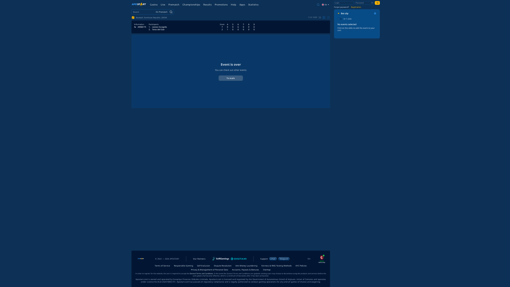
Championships (191, 4)
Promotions (221, 4)
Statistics (253, 4)
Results (207, 4)
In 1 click (347, 19)
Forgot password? (341, 7)
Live (163, 4)
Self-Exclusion (203, 265)
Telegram (284, 259)
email (272, 259)
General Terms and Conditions (201, 273)
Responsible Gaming (183, 265)
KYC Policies (301, 265)
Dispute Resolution (222, 265)
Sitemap (267, 269)
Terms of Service (162, 265)
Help (233, 4)
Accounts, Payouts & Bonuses (245, 269)
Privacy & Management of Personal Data (209, 269)
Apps (242, 4)
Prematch (173, 4)
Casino (154, 4)
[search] (318, 4)
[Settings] (375, 13)
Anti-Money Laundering (246, 265)
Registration (356, 7)
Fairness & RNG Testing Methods (276, 265)
